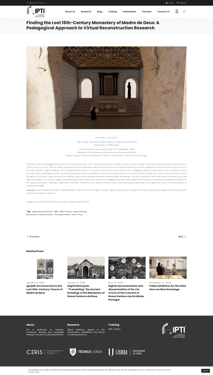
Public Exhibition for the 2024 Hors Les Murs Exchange (167, 287)
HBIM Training (65, 211)
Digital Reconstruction (42, 211)
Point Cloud (77, 214)
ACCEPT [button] (205, 371)
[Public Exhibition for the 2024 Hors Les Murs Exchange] (168, 269)
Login (171, 3)
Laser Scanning (80, 211)
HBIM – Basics (114, 329)
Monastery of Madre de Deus (39, 214)
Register (183, 3)
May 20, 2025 (115, 282)
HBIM (56, 211)
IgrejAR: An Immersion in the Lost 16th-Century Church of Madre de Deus (44, 289)
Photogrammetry (62, 214)
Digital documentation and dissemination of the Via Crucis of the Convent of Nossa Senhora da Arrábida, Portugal (126, 292)
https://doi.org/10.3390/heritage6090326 (71, 201)
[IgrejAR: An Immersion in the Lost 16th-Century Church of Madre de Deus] (45, 270)
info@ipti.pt (31, 3)
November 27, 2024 (160, 282)
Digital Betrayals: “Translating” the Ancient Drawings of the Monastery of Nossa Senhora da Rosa (86, 291)
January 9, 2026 (35, 282)
